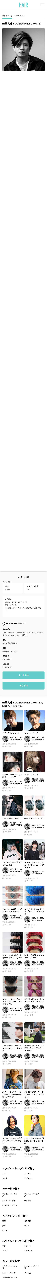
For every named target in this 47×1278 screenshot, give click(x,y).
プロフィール (7, 16)
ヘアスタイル (19, 16)
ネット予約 (24, 706)
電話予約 (24, 717)
